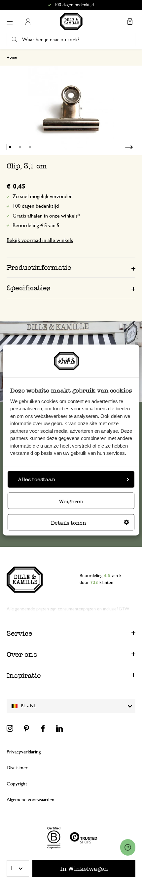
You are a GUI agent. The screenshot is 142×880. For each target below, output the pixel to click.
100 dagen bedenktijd (36, 206)
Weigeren (71, 501)
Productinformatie (39, 267)
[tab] (71, 267)
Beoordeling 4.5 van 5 (36, 225)
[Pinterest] (26, 728)
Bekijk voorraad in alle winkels (40, 240)
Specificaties (29, 288)
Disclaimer (17, 767)
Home (12, 57)
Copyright (17, 783)
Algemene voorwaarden (30, 799)
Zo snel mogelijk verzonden (43, 196)
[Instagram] (10, 728)
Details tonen (68, 522)
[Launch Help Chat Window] (127, 847)
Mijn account (27, 21)
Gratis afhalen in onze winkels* (74, 5)
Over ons (22, 654)
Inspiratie (24, 675)
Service (19, 633)
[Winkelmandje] (129, 21)
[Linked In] (59, 728)
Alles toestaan (36, 479)
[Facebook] (43, 728)
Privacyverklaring (24, 751)
